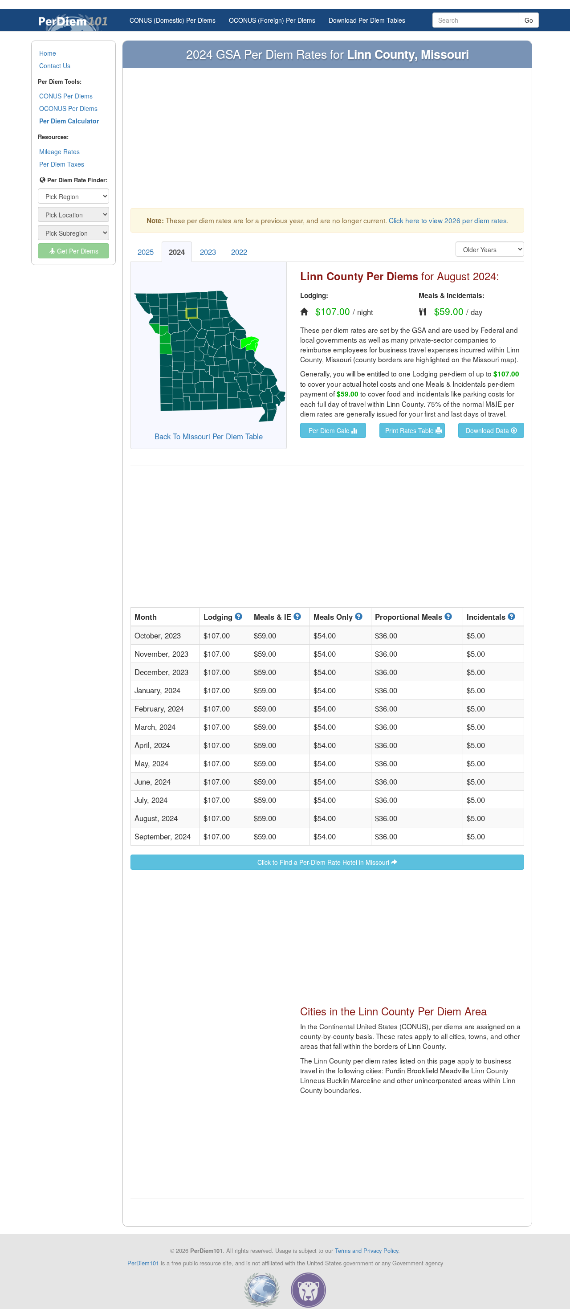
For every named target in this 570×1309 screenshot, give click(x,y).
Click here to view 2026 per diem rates (448, 220)
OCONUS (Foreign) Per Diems (272, 20)
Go (529, 20)
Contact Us (54, 65)
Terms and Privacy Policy (366, 1250)
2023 (208, 251)
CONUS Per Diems (66, 95)
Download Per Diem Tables (367, 20)
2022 (239, 251)
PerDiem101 (143, 1263)
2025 (146, 251)
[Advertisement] (327, 142)
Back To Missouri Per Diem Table (209, 436)
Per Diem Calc (330, 430)
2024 (177, 251)
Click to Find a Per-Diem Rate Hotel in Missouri (324, 862)
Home (47, 53)
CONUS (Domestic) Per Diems (173, 20)
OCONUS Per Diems (68, 108)
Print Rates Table (410, 430)
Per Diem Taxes (61, 164)
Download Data (488, 430)
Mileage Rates (59, 151)
